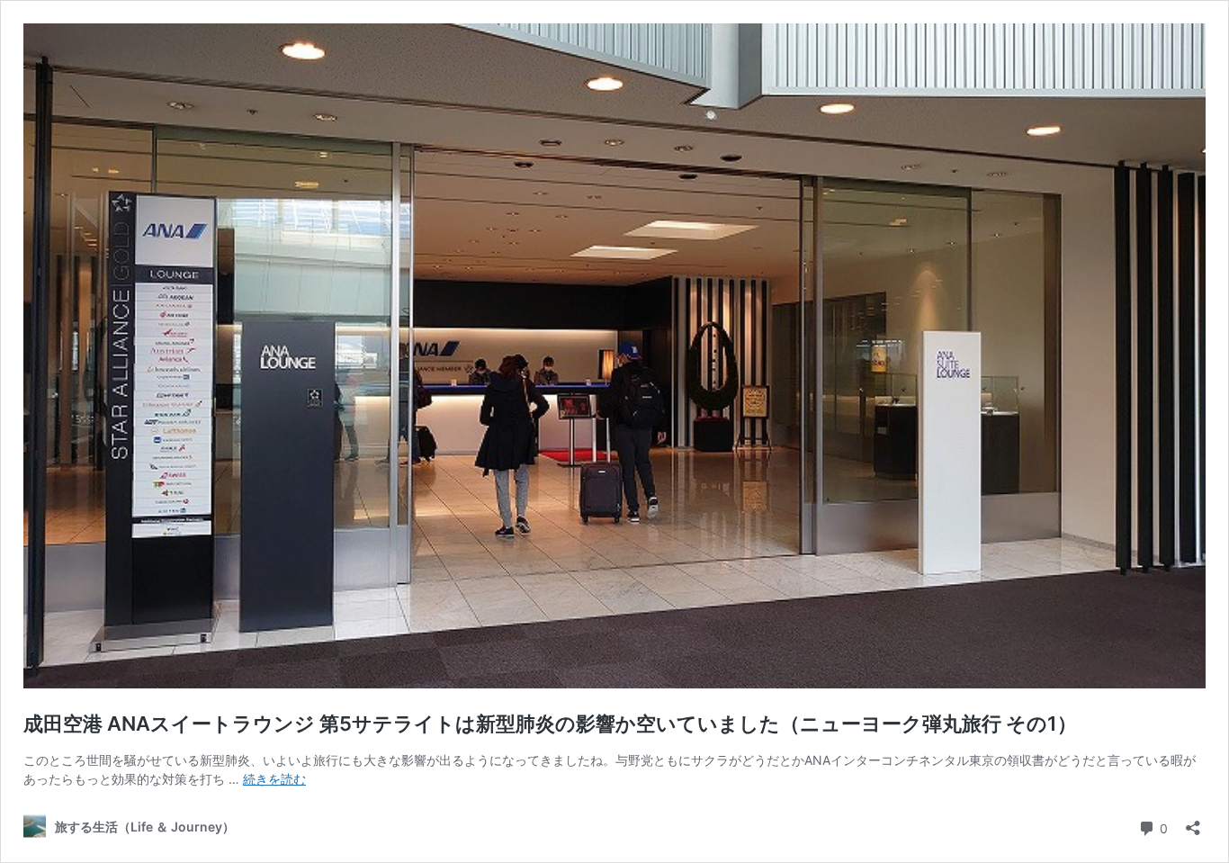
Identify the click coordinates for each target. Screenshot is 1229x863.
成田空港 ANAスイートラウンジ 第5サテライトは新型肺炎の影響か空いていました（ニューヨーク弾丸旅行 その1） (550, 723)
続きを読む (274, 779)
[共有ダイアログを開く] (1193, 822)
